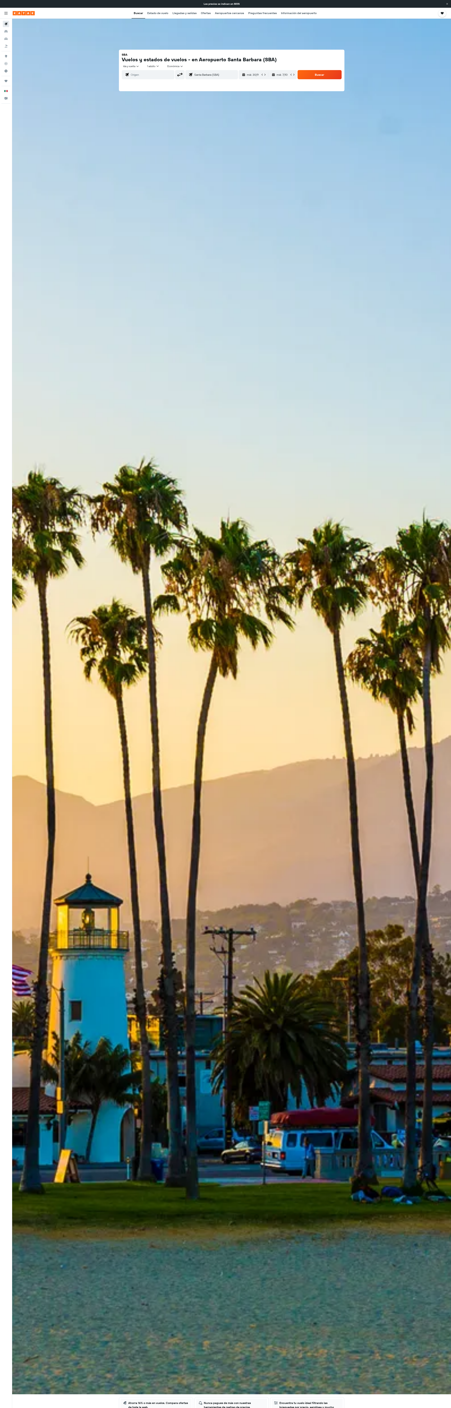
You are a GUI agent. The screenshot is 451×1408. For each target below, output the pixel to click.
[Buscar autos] (6, 38)
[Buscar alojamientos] (6, 31)
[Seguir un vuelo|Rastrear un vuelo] (6, 63)
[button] (447, 4)
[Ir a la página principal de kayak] (24, 13)
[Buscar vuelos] (6, 23)
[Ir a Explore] (6, 56)
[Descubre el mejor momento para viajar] (6, 70)
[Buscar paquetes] (6, 46)
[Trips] (6, 81)
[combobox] (131, 66)
